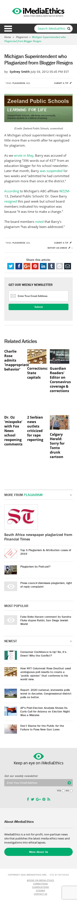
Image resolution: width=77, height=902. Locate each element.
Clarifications (40, 887)
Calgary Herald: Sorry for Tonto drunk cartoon (57, 445)
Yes (59, 790)
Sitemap (40, 890)
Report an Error (57, 247)
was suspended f (52, 171)
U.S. (28, 83)
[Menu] (8, 29)
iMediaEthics (38, 11)
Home (7, 37)
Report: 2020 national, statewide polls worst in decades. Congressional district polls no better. (45, 693)
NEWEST (10, 641)
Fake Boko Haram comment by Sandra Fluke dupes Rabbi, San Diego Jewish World (45, 620)
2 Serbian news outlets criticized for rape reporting (35, 428)
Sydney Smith (20, 72)
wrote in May (23, 155)
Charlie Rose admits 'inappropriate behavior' (14, 360)
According (12, 191)
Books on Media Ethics (40, 880)
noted (39, 221)
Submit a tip (61, 83)
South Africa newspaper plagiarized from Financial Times (38, 536)
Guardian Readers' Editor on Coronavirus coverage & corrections (59, 379)
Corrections (40, 883)
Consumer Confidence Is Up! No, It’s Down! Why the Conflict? (43, 653)
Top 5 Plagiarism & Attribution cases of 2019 (45, 552)
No (67, 790)
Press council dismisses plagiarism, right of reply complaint (46, 584)
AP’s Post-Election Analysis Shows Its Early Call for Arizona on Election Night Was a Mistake (45, 711)
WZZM (64, 191)
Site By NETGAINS (59, 874)
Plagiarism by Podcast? (35, 566)
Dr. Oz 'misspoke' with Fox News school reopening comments (13, 431)
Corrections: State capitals (37, 373)
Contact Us (40, 893)
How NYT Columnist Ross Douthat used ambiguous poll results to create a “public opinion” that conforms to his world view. (45, 673)
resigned (11, 201)
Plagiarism (22, 37)
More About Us (38, 852)
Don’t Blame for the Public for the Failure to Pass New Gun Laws (42, 727)
